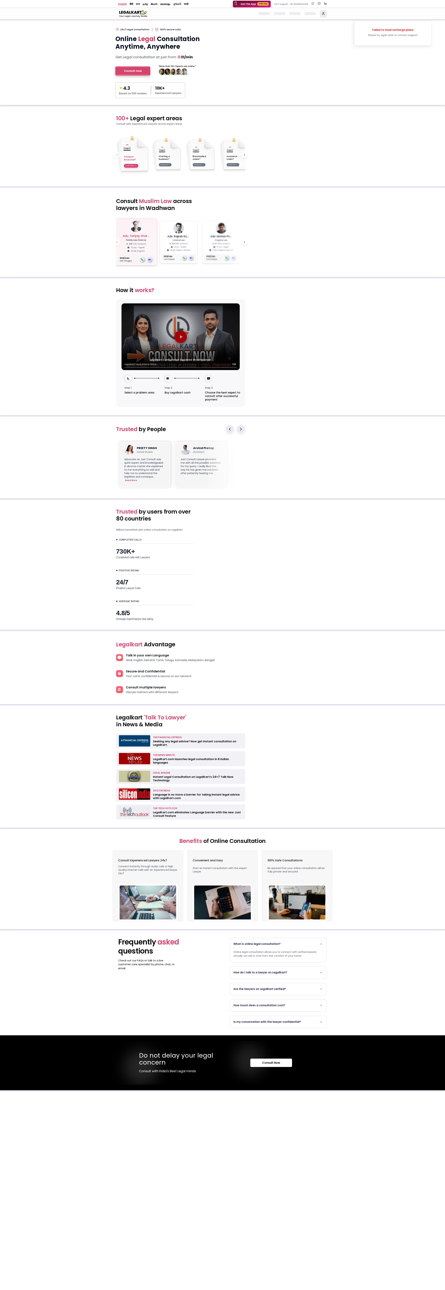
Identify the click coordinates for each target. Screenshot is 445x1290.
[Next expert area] (244, 154)
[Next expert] (244, 242)
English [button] (122, 4)
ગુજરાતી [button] (177, 4)
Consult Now (271, 1063)
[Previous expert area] (116, 154)
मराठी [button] (186, 4)
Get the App (254, 4)
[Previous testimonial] (230, 429)
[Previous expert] (116, 242)
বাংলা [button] (138, 4)
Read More (131, 480)
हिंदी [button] (131, 4)
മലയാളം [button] (165, 4)
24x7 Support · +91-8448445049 (291, 4)
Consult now (133, 71)
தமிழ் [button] (145, 4)
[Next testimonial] (241, 429)
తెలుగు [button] (154, 4)
